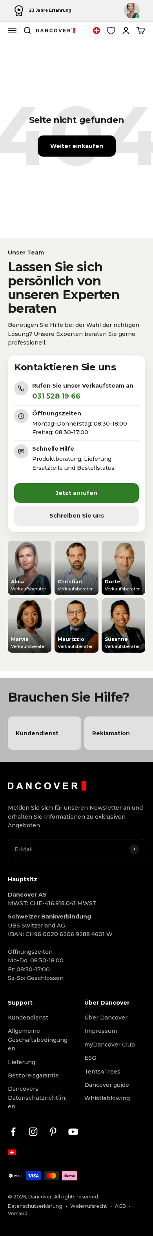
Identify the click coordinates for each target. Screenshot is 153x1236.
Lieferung (21, 1062)
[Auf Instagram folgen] (33, 1131)
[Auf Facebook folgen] (13, 1131)
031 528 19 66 (56, 396)
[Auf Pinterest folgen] (53, 1131)
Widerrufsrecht (88, 1206)
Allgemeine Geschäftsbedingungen (37, 1039)
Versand (17, 1213)
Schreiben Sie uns (76, 515)
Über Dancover (106, 1017)
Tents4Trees (102, 1071)
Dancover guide (106, 1084)
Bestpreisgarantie (33, 1075)
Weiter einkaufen (76, 146)
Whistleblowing (107, 1098)
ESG (90, 1057)
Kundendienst (28, 1017)
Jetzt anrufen (76, 492)
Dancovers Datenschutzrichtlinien (37, 1097)
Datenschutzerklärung (35, 1206)
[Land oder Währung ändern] (96, 30)
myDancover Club (109, 1044)
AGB (120, 1206)
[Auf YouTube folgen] (73, 1131)
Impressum (100, 1030)
